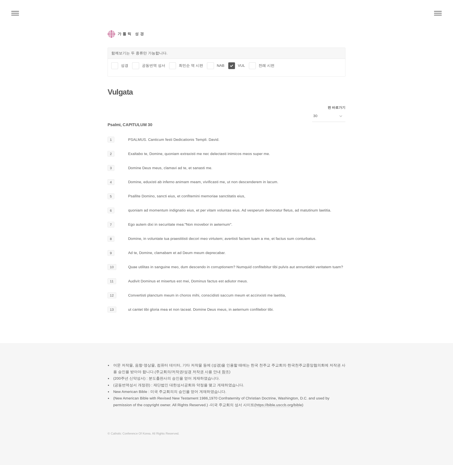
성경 (124, 65)
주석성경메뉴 (15, 13)
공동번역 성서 (153, 65)
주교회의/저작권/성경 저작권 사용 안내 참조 (192, 372)
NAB (220, 65)
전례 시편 (266, 65)
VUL (241, 65)
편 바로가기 (336, 107)
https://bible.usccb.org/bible (279, 405)
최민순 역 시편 (191, 65)
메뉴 (437, 13)
